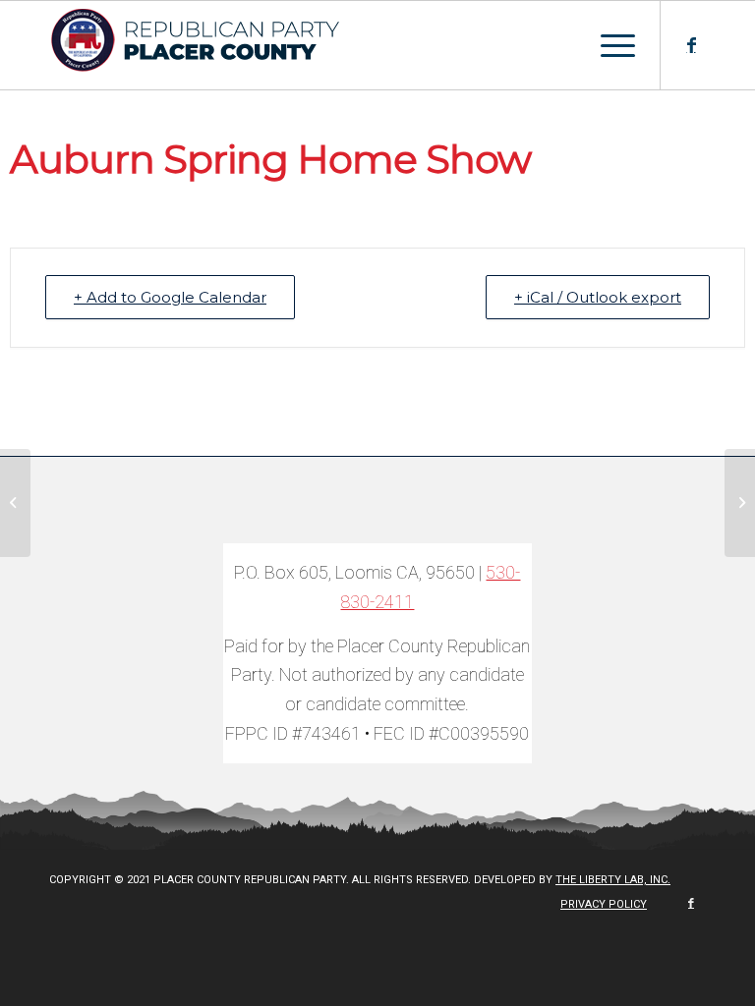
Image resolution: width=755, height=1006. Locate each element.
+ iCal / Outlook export (597, 297)
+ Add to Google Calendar (170, 297)
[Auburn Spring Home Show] (15, 503)
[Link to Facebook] (691, 45)
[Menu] (608, 45)
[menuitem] (599, 905)
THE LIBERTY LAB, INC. (612, 879)
